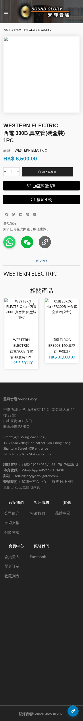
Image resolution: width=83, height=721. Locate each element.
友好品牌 (16, 29)
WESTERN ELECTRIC (31, 150)
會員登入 (11, 556)
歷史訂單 (11, 566)
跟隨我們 (41, 546)
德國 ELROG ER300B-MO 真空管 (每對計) (61, 345)
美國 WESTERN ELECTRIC (37, 29)
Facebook (38, 556)
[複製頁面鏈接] (45, 242)
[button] (6, 12)
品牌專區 (62, 513)
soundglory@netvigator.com (36, 476)
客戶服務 (41, 502)
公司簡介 (11, 513)
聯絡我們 (37, 513)
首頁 (6, 29)
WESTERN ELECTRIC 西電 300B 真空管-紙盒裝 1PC (21, 348)
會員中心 (16, 546)
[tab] (41, 260)
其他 (67, 502)
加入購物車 (49, 172)
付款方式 (11, 532)
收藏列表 (11, 576)
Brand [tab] (41, 260)
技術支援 (11, 522)
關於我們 (16, 502)
